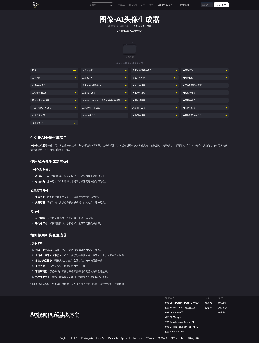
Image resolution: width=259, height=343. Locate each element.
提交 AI (133, 4)
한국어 (174, 338)
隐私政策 (222, 302)
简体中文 (150, 338)
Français (137, 338)
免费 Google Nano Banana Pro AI (181, 326)
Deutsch (113, 338)
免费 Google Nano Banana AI (179, 322)
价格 (151, 4)
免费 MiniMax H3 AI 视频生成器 (180, 307)
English (64, 338)
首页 (113, 26)
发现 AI (121, 4)
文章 (142, 4)
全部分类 (124, 26)
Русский (125, 338)
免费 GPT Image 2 (174, 317)
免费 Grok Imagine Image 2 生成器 (182, 302)
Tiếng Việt (193, 338)
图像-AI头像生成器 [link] (142, 26)
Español (100, 338)
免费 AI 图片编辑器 (174, 312)
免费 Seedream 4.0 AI (175, 331)
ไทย (183, 338)
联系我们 (222, 312)
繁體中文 (163, 338)
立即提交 (221, 4)
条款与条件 (223, 307)
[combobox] (207, 4)
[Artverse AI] (35, 5)
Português (87, 338)
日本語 (74, 338)
